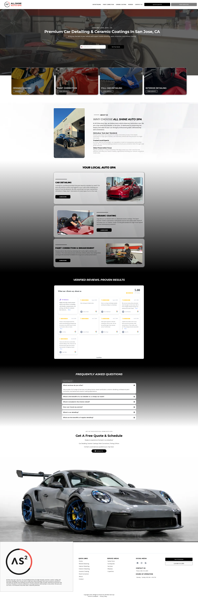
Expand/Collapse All (67, 381)
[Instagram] (142, 563)
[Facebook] (138, 563)
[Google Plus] (146, 563)
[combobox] (82, 47)
